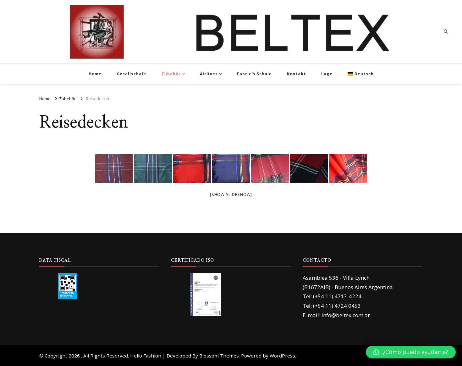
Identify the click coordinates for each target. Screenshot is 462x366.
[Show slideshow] (231, 194)
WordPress (282, 355)
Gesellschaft (131, 74)
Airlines (209, 74)
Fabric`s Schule (254, 74)
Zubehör (171, 74)
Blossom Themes (219, 355)
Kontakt (296, 74)
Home (95, 74)
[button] (411, 352)
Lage (327, 74)
